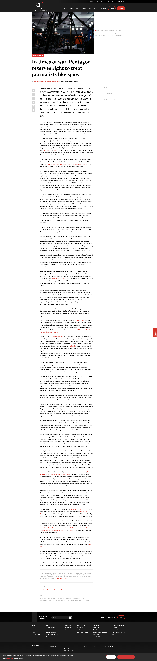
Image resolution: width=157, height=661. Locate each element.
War (55, 603)
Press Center (96, 634)
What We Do (96, 627)
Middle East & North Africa (118, 632)
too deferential (57, 493)
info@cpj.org (122, 645)
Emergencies (68, 627)
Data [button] (71, 8)
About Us (96, 625)
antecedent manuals (77, 509)
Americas (43, 590)
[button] (123, 1)
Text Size (109, 94)
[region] (78, 657)
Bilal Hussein (51, 598)
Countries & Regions (118, 625)
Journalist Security (45, 601)
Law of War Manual (59, 601)
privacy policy (10, 658)
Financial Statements (98, 636)
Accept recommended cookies (126, 657)
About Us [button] (103, 8)
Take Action (80, 630)
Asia (113, 636)
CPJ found (72, 346)
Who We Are (96, 630)
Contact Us (96, 639)
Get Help (120, 8)
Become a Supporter (107, 617)
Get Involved (81, 625)
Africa (113, 634)
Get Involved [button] (93, 8)
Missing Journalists (51, 632)
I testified (72, 530)
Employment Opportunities (100, 632)
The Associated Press (46, 603)
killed (55, 150)
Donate (112, 8)
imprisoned (47, 150)
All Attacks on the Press (52, 634)
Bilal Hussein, (80, 320)
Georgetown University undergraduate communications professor (68, 164)
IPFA (82, 598)
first (64, 88)
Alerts (33, 627)
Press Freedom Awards (82, 632)
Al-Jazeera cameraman (56, 337)
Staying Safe (68, 630)
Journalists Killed (50, 627)
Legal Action (70, 601)
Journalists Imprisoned (52, 630)
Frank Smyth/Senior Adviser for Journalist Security (47, 81)
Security (86, 601)
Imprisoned (76, 598)
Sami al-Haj (79, 601)
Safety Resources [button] (81, 8)
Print (107, 87)
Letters (33, 632)
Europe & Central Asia (117, 630)
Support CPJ (80, 627)
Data (47, 625)
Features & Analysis (38, 55)
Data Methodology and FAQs (53, 636)
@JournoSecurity (62, 578)
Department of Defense (64, 598)
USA (62, 590)
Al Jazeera (43, 598)
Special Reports (36, 634)
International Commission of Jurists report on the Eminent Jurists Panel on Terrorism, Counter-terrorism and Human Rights (66, 529)
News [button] (65, 8)
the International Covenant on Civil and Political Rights (64, 473)
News (33, 625)
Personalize (111, 657)
